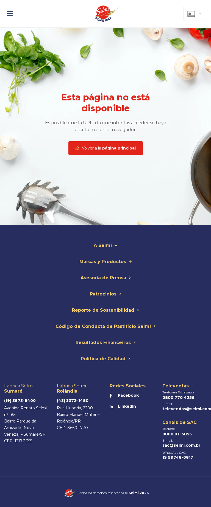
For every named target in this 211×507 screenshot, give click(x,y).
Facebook (128, 395)
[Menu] (38, 14)
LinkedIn (127, 406)
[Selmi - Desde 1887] (107, 13)
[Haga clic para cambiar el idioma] (193, 14)
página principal (109, 148)
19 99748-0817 (177, 457)
